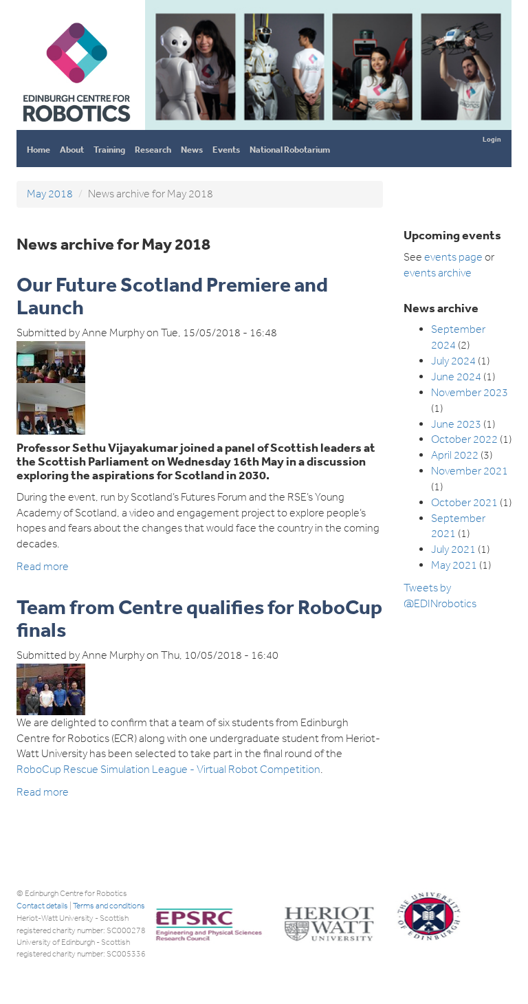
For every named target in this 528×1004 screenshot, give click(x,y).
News (192, 149)
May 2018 (50, 193)
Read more (42, 566)
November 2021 (469, 470)
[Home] (75, 124)
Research (153, 149)
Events (226, 149)
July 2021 (453, 549)
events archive (438, 272)
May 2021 (454, 564)
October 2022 (464, 439)
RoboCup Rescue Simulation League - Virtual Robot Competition (168, 769)
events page (453, 256)
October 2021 (464, 502)
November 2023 (469, 392)
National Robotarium (290, 149)
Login (492, 139)
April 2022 (454, 454)
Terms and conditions (109, 905)
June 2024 (456, 376)
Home (38, 149)
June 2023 (456, 423)
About (72, 149)
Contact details (42, 905)
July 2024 (453, 360)
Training (109, 149)
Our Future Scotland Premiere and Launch (172, 296)
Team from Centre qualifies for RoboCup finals (199, 618)
